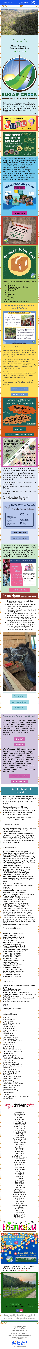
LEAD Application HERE (19, 389)
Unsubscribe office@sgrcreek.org (19, 1333)
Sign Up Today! (22, 1270)
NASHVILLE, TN (19, 429)
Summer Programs (19, 213)
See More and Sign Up (19, 538)
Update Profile (11, 1335)
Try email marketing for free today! (19, 1346)
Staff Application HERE (19, 394)
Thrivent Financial (19, 781)
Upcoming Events (19, 702)
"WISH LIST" (19, 708)
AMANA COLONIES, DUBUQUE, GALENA (19, 434)
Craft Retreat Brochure (19, 590)
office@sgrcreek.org (21, 1337)
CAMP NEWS (15, 1304)
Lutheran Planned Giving (19, 776)
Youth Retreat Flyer (19, 532)
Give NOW (19, 739)
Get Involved (19, 696)
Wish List (19, 744)
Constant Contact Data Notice (23, 1335)
